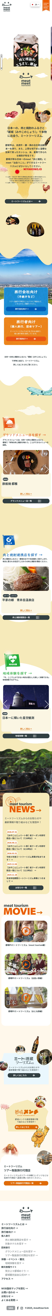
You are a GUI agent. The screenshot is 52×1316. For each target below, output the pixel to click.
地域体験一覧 (21, 735)
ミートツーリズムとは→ (22, 201)
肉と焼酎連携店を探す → (18, 1239)
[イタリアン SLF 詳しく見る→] (26, 461)
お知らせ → (7, 1296)
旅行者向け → (8, 1232)
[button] (5, 474)
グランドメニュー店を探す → (20, 1251)
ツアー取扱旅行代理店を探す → (21, 1255)
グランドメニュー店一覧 (21, 500)
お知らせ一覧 (21, 887)
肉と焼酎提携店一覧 (21, 617)
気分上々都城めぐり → (17, 1271)
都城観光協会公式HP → (17, 1274)
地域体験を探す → (14, 1263)
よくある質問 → (9, 1300)
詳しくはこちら (20, 1075)
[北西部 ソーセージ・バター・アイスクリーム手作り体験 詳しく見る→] (26, 696)
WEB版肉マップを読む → (14, 1288)
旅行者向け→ (22, 338)
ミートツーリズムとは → (14, 1224)
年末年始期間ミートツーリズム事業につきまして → (26, 878)
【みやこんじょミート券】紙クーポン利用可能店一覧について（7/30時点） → (26, 835)
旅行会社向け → (9, 1228)
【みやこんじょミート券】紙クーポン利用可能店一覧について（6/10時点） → (26, 845)
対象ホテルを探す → (15, 1243)
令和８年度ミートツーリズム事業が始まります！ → (26, 856)
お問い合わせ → (9, 1292)
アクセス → (7, 1278)
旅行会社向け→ (22, 308)
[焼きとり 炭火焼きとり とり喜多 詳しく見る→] (26, 578)
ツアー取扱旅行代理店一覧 (21, 1183)
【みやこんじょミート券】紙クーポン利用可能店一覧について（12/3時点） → (26, 867)
